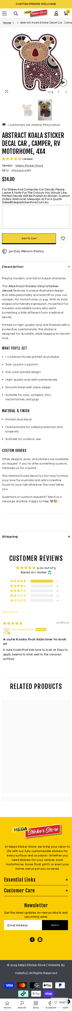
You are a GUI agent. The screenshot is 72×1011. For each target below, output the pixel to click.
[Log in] (56, 13)
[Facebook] (32, 939)
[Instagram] (40, 939)
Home (7, 22)
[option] (36, 4)
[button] (58, 91)
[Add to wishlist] (63, 238)
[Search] (16, 14)
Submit (55, 925)
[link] (36, 791)
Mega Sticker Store (29, 165)
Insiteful (21, 973)
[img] (13, 623)
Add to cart (29, 238)
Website (54, 965)
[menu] (4, 13)
